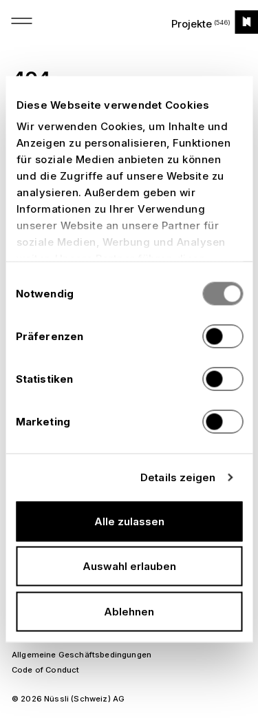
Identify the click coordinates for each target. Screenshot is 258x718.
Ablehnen (129, 610)
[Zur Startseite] (246, 22)
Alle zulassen (129, 520)
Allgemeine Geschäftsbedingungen (81, 654)
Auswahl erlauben (129, 566)
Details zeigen (177, 477)
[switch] (222, 336)
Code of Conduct (46, 670)
